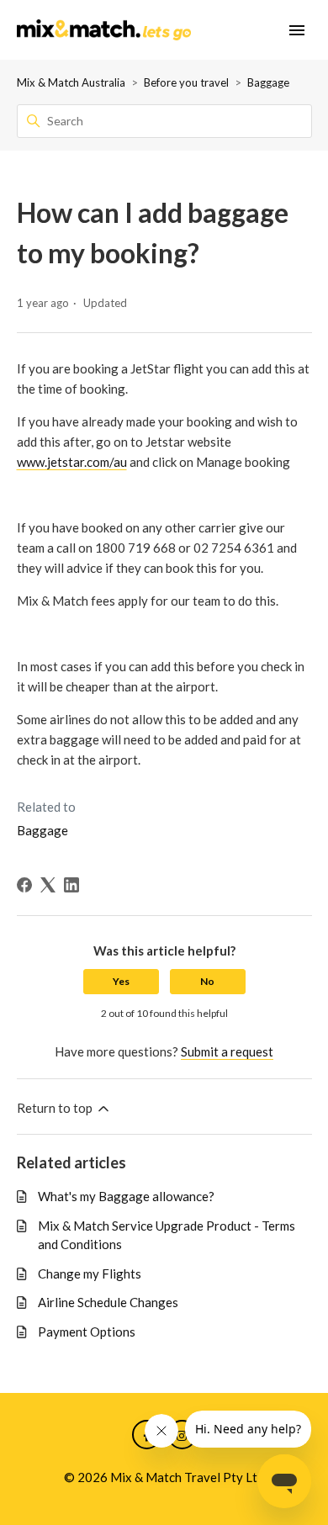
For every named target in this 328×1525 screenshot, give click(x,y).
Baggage (268, 82)
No (207, 981)
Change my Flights (89, 1273)
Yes (121, 981)
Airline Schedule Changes (108, 1302)
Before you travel (186, 82)
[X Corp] (48, 884)
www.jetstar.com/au (72, 461)
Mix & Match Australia (71, 82)
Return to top (56, 1107)
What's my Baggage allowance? (126, 1196)
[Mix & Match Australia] (104, 30)
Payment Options (86, 1331)
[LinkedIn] (71, 884)
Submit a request (227, 1051)
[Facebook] (24, 884)
